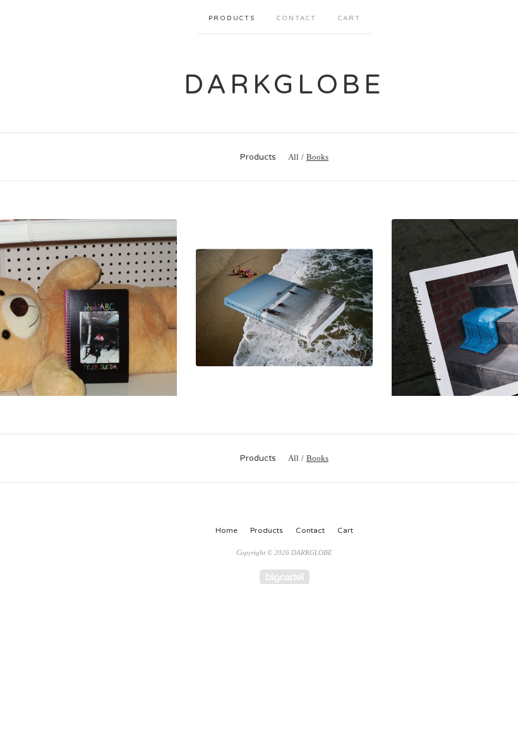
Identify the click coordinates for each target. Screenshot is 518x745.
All (293, 157)
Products (231, 18)
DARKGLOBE (284, 85)
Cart (349, 18)
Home (226, 530)
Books (317, 157)
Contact (296, 18)
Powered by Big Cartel (285, 576)
